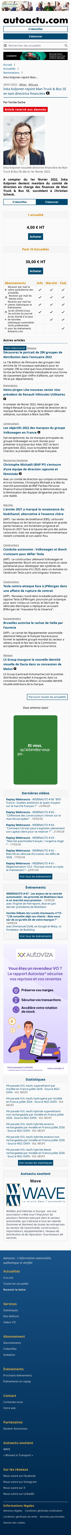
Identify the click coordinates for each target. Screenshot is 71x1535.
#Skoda (33, 84)
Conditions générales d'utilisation (43, 1510)
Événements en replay (17, 1381)
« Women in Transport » (18, 1455)
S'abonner (35, 36)
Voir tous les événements (35, 876)
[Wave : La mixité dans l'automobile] (35, 1195)
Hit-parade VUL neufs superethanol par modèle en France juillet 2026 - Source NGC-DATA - (33, 1089)
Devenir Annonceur (15, 1428)
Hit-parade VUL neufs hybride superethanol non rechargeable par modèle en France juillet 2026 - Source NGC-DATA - (35, 1114)
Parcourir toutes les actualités (47, 697)
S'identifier (35, 29)
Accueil (7, 65)
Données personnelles (52, 1516)
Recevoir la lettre (14, 1289)
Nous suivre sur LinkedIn (18, 1494)
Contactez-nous (13, 1402)
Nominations (11, 72)
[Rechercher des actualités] (66, 45)
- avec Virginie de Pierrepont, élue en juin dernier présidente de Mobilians (34, 900)
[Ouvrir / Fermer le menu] (6, 45)
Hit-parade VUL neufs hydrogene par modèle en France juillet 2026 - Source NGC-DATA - (35, 1102)
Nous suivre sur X (14, 1488)
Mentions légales (12, 1510)
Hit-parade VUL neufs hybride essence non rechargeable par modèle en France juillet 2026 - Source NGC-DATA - (35, 1140)
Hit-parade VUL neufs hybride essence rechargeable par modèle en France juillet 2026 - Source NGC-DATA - (35, 1127)
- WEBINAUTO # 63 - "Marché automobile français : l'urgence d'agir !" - (35, 841)
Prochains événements (17, 1375)
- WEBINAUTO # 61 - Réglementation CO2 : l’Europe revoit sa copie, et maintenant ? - (35, 867)
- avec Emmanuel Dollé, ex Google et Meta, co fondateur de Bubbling (34, 921)
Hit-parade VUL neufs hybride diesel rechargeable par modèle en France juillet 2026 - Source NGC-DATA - (35, 1153)
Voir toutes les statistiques (35, 1163)
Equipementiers (12, 618)
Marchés (8, 505)
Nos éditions (11, 1316)
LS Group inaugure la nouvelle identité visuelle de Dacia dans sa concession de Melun (32, 664)
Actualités (9, 68)
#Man (23, 84)
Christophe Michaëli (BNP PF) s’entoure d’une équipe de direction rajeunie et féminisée (32, 469)
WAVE (6, 1449)
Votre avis (9, 1408)
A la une (8, 1277)
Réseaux (31, 348)
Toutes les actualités (16, 1283)
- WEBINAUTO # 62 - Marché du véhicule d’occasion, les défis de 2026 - (33, 854)
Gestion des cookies (14, 1522)
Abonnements (12, 1343)
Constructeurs (11, 423)
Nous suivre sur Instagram (20, 1482)
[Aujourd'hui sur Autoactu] (35, 20)
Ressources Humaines (15, 460)
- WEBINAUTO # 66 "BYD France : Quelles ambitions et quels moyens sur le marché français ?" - (33, 803)
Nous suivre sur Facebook (19, 1476)
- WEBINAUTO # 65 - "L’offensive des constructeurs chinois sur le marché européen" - (33, 815)
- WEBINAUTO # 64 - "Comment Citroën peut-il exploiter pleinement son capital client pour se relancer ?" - (35, 828)
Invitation (9, 1355)
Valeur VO (9, 1322)
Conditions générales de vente (20, 1516)
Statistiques (10, 1310)
